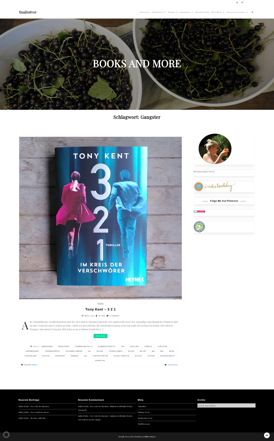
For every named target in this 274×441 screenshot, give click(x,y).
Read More (100, 336)
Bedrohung (64, 346)
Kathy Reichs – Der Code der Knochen (34, 406)
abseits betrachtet (236, 12)
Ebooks (171, 12)
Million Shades (150, 436)
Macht (143, 351)
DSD (123, 346)
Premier (74, 356)
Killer (131, 351)
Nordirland (31, 356)
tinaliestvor (28, 12)
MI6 (162, 351)
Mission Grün (202, 12)
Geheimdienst (32, 351)
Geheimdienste (52, 351)
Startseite (145, 12)
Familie (148, 346)
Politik (46, 356)
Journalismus (115, 351)
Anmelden (142, 406)
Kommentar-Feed (145, 418)
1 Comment (114, 315)
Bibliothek (157, 12)
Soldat (138, 356)
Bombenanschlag (84, 346)
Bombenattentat (107, 346)
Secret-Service (121, 356)
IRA (89, 351)
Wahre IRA (100, 360)
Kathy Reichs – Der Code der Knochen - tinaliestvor (98, 406)
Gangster (162, 346)
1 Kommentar (172, 364)
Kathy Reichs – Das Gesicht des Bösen (34, 412)
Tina (103, 315)
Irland (100, 351)
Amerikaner (47, 346)
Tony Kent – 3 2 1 (100, 309)
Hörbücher (185, 12)
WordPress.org (144, 424)
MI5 (153, 351)
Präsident (60, 356)
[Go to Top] (266, 435)
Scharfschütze (100, 356)
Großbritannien (73, 351)
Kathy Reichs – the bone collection (32, 418)
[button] (6, 434)
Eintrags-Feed (143, 412)
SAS (85, 356)
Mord (172, 351)
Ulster (151, 356)
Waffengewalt (167, 356)
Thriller (100, 303)
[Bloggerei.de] (199, 211)
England (134, 346)
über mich (216, 12)
